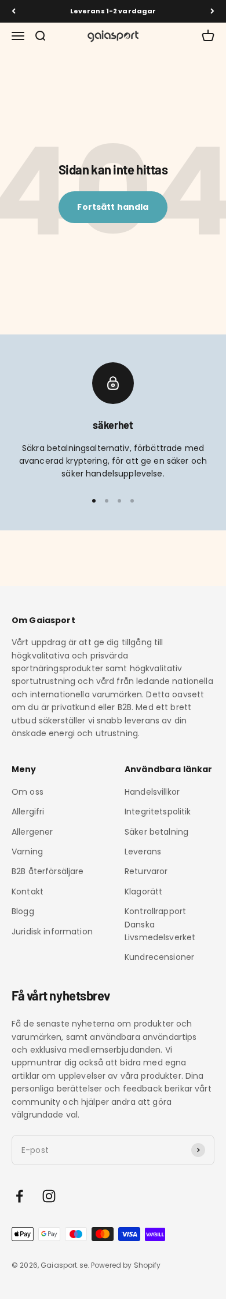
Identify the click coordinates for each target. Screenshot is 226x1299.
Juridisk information (52, 931)
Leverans (143, 851)
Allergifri (28, 811)
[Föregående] (14, 11)
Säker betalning (156, 832)
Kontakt (27, 891)
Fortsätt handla (112, 207)
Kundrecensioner (159, 957)
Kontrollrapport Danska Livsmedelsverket (160, 924)
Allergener (32, 832)
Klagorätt (143, 891)
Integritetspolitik (158, 811)
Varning (27, 851)
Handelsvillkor (152, 792)
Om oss (27, 792)
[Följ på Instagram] (49, 1196)
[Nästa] (212, 11)
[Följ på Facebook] (19, 1196)
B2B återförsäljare (48, 871)
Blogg (23, 911)
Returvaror (146, 871)
